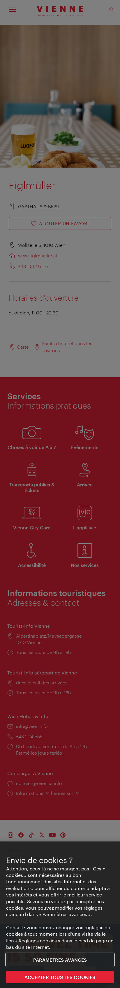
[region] (60, 914)
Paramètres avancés (60, 960)
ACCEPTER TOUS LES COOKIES (59, 977)
